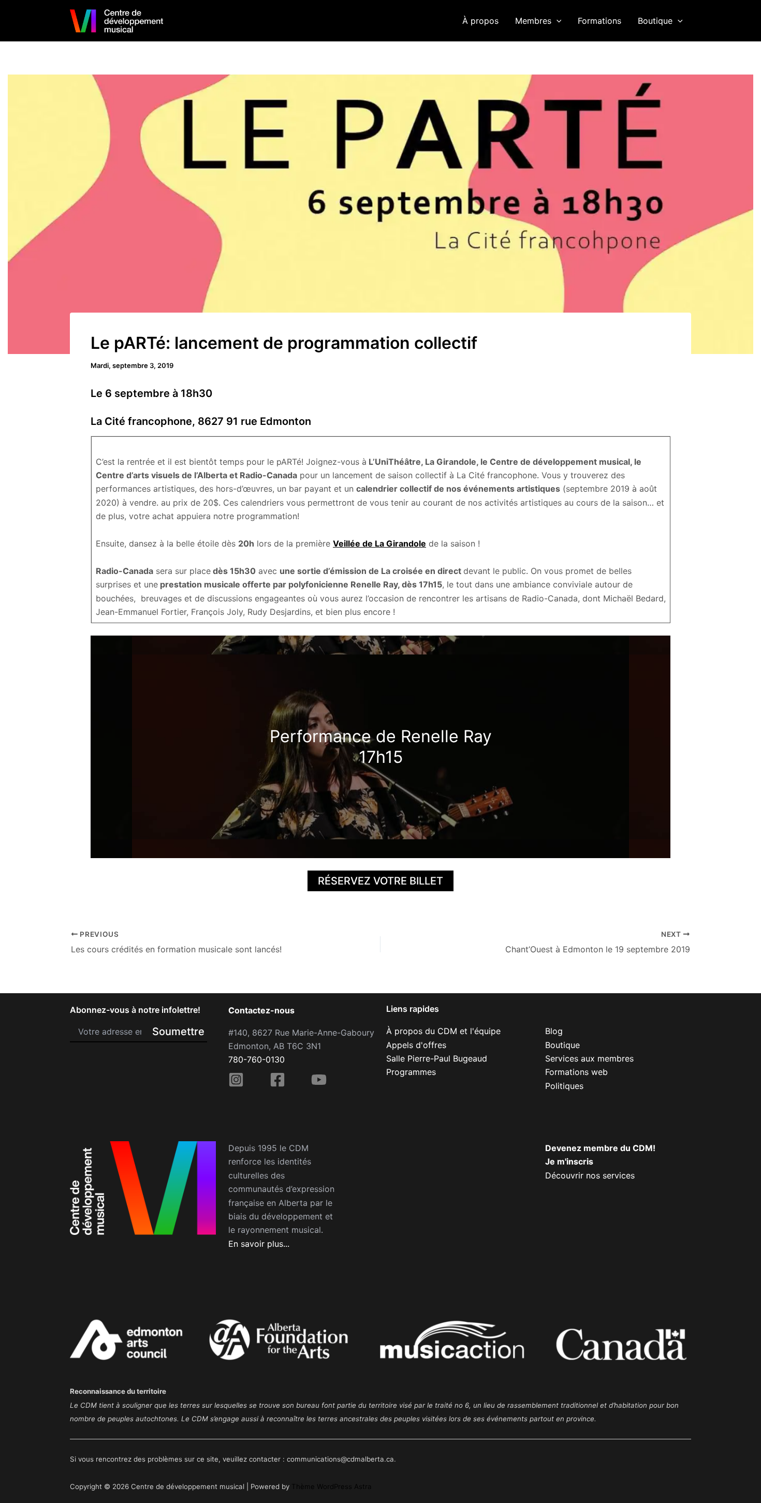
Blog (554, 1031)
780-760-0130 (256, 1059)
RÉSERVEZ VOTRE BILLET (380, 881)
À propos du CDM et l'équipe (443, 1031)
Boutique (655, 21)
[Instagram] (236, 1079)
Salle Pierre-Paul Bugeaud (436, 1058)
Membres (533, 21)
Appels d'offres (416, 1045)
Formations (599, 21)
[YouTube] (319, 1079)
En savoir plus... (258, 1244)
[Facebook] (277, 1079)
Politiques (564, 1086)
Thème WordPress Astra (331, 1486)
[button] (556, 20)
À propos (480, 21)
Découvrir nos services (590, 1175)
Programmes (411, 1072)
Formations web (576, 1072)
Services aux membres (589, 1058)
